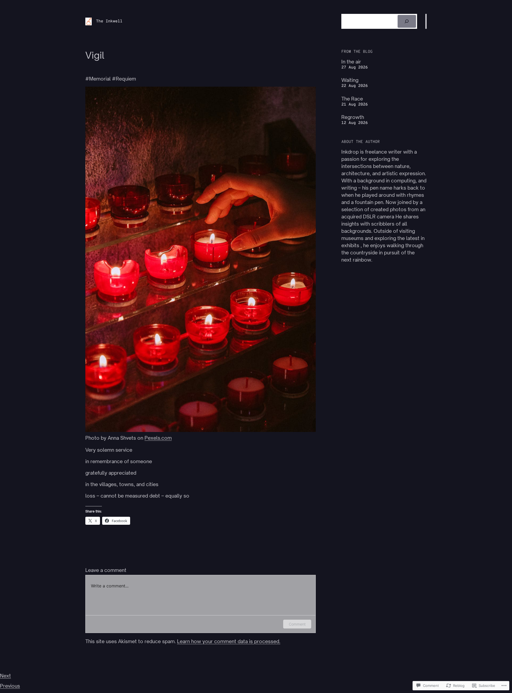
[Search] (407, 21)
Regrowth (352, 117)
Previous (10, 686)
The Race (352, 99)
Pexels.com (158, 438)
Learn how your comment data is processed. (228, 641)
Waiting (349, 80)
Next (5, 676)
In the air (351, 62)
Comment (297, 624)
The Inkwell (109, 21)
